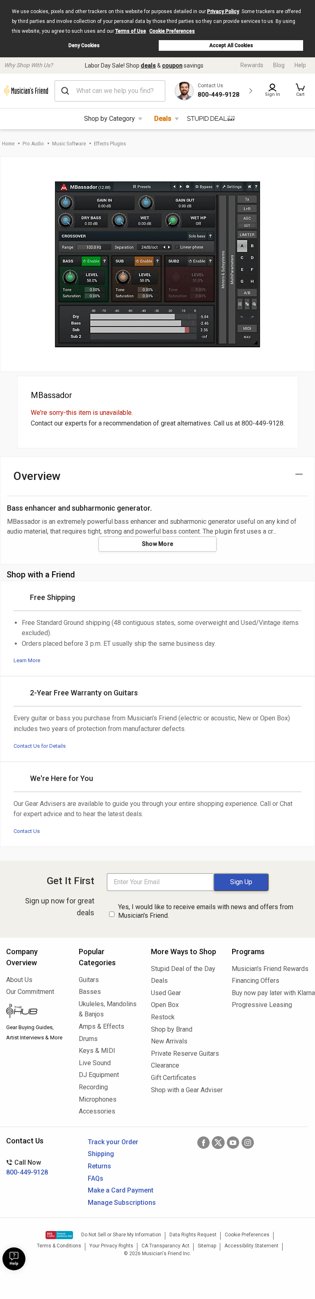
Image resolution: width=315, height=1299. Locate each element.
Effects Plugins (110, 143)
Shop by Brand (171, 1029)
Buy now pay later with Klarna (270, 993)
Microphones (97, 1099)
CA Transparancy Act (165, 1246)
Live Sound (95, 1063)
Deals (162, 118)
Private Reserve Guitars (185, 1053)
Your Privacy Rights (111, 1246)
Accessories (97, 1111)
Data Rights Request (193, 1235)
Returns (99, 1166)
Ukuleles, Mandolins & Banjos (108, 1009)
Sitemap (207, 1246)
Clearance (165, 1065)
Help (300, 65)
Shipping (101, 1154)
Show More (157, 544)
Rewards (251, 65)
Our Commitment (30, 992)
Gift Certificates (173, 1078)
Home (8, 143)
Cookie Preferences (172, 31)
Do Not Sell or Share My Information (121, 1235)
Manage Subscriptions (122, 1202)
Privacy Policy (223, 11)
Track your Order (113, 1142)
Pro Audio (33, 143)
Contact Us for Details (40, 746)
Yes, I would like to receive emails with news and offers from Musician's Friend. (205, 911)
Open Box (165, 1005)
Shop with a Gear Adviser (185, 1090)
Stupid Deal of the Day (183, 969)
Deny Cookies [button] (84, 45)
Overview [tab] (37, 476)
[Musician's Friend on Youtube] (233, 1142)
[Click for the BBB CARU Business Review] (59, 1235)
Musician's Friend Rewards (270, 969)
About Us (19, 980)
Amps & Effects (101, 1026)
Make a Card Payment (120, 1190)
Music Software (69, 143)
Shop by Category (109, 118)
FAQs (95, 1178)
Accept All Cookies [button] (231, 45)
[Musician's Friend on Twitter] (218, 1142)
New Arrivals (169, 1041)
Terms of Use (130, 31)
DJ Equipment (99, 1075)
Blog (279, 65)
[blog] (36, 1012)
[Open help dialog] (13, 1258)
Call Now (27, 1167)
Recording (93, 1087)
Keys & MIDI (97, 1051)
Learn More (27, 660)
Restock (163, 1017)
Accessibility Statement (251, 1246)
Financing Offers (255, 980)
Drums (88, 1039)
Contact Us (27, 831)
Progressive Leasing (262, 1005)
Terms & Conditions (59, 1246)
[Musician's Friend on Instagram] (247, 1142)
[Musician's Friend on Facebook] (203, 1142)
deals (148, 65)
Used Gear (166, 993)
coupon (172, 65)
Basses (90, 992)
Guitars (89, 980)
